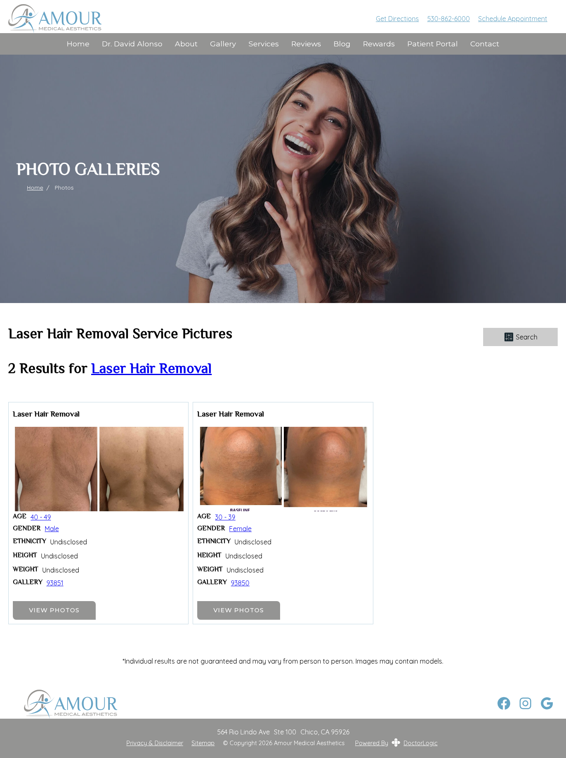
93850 (240, 583)
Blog (342, 43)
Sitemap (203, 743)
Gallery (223, 43)
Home (78, 43)
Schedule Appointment (512, 18)
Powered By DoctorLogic (396, 743)
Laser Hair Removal (151, 370)
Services (264, 43)
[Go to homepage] (181, 18)
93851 (54, 583)
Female (240, 528)
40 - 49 (41, 517)
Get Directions (397, 18)
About (186, 43)
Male (52, 528)
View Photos (54, 610)
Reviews (306, 43)
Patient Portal (432, 43)
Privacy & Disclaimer (154, 743)
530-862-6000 (448, 18)
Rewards (379, 43)
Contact (484, 43)
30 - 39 (225, 517)
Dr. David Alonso (132, 43)
